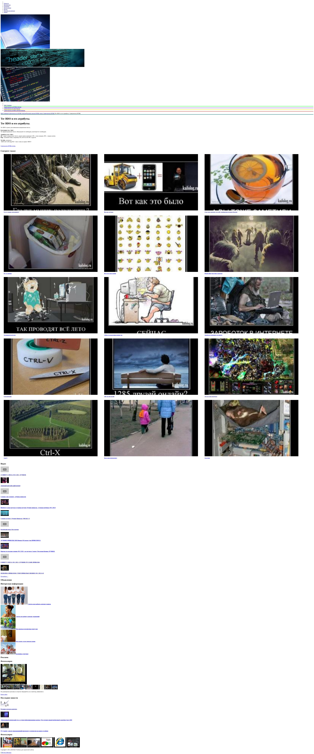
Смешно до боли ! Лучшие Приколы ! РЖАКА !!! (15, 518)
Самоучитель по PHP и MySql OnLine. (14, 110)
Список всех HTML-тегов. (8, 146)
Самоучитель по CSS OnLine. (12, 108)
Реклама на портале (9, 11)
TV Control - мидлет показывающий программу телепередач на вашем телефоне (24, 731)
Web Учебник (8, 105)
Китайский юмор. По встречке (10, 529)
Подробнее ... (4, 576)
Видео (5, 9)
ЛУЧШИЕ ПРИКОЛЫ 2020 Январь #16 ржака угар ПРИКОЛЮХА (21, 540)
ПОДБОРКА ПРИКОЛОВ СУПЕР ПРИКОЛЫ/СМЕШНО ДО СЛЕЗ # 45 (22, 573)
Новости (6, 3)
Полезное (6, 6)
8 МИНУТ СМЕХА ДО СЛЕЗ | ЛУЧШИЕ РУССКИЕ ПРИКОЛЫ (20, 562)
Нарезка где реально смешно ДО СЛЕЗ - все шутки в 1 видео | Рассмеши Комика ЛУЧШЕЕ (28, 551)
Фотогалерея (7, 8)
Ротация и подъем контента (9, 709)
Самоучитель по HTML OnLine (12, 107)
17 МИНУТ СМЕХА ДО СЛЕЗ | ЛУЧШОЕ (13, 475)
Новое (5, 12)
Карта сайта (4, 694)
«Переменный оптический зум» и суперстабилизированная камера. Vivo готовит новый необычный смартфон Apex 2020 (36, 720)
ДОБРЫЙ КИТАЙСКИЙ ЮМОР (10, 486)
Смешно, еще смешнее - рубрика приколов (13, 496)
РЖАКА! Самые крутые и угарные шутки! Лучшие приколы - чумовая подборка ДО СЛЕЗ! (28, 507)
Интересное (7, 5)
